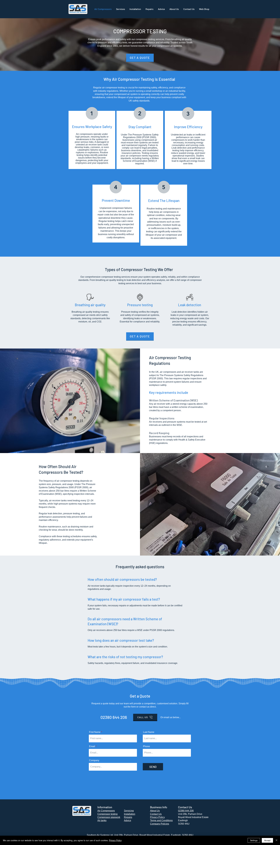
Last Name (148, 732)
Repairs (128, 817)
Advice (127, 820)
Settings (254, 840)
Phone (146, 746)
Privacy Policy (115, 840)
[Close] (276, 840)
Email (92, 746)
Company (94, 760)
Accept (267, 840)
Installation (129, 814)
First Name (94, 732)
